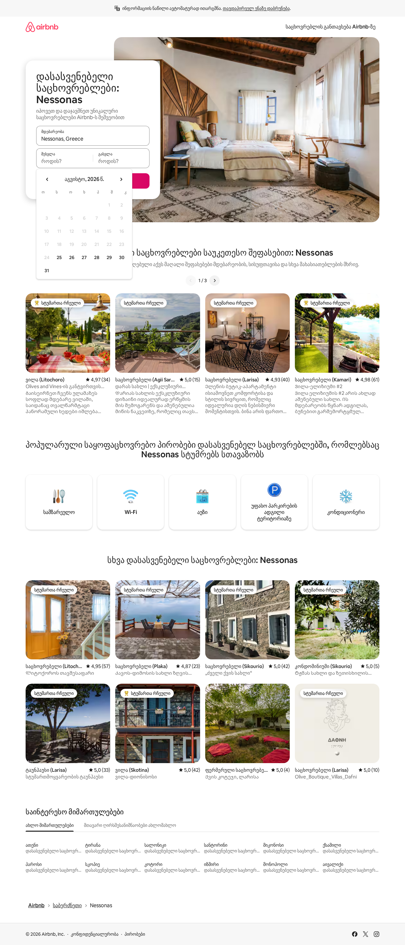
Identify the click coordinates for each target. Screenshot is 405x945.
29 (109, 257)
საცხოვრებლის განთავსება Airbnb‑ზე (331, 26)
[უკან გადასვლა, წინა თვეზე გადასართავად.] (47, 179)
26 (71, 257)
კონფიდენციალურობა (94, 934)
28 (96, 257)
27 (84, 257)
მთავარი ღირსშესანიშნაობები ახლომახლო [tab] (130, 825)
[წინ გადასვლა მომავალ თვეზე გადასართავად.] (121, 179)
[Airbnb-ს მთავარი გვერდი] (42, 27)
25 (59, 257)
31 (47, 270)
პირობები (135, 934)
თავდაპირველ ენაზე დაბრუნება (256, 8)
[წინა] (191, 280)
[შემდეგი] (214, 280)
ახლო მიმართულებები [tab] (50, 825)
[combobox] (92, 139)
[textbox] (64, 161)
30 (122, 257)
